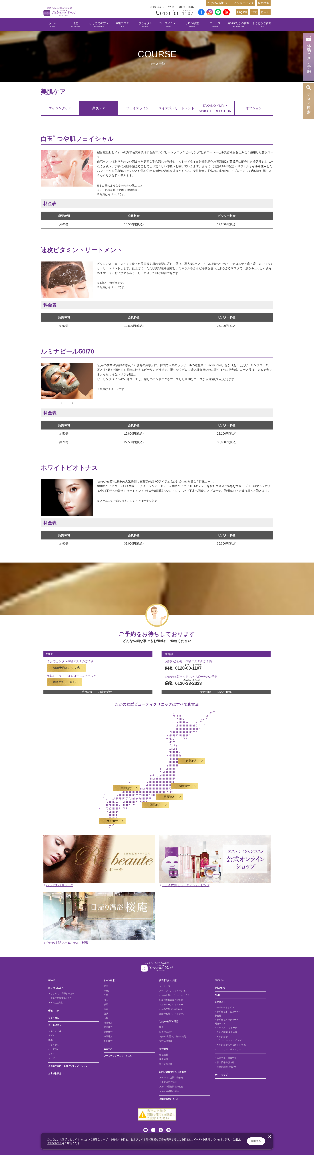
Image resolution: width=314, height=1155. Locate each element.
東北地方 (191, 760)
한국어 (265, 12)
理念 (75, 25)
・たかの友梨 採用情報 (226, 1032)
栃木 (106, 1009)
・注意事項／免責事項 (225, 1057)
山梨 (106, 1018)
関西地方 (155, 804)
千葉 (106, 995)
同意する (256, 1141)
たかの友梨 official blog (170, 1009)
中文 (254, 12)
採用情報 (263, 3)
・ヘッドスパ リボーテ (226, 1027)
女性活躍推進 (165, 1041)
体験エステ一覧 (63, 682)
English (242, 12)
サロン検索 (192, 25)
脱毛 (50, 1040)
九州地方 (112, 821)
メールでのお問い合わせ (171, 1077)
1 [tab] (61, 403)
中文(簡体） (220, 987)
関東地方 (184, 786)
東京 (106, 986)
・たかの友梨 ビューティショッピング (228, 1039)
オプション (254, 108)
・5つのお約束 (55, 1002)
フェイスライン (137, 108)
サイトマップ (221, 1075)
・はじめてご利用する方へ (61, 993)
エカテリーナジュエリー (171, 1004)
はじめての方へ (98, 25)
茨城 (106, 1013)
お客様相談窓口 (56, 1073)
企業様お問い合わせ (169, 1099)
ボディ (51, 1035)
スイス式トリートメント (176, 108)
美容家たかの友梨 (238, 25)
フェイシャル (54, 1031)
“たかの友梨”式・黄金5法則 (172, 1036)
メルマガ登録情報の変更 (171, 1086)
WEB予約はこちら (64, 667)
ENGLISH (219, 980)
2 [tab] (67, 403)
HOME (51, 980)
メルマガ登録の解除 (169, 1091)
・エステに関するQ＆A (59, 998)
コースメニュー (168, 25)
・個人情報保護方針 (224, 1062)
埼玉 (106, 1000)
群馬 (106, 1004)
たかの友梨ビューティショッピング (230, 3)
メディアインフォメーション (118, 1056)
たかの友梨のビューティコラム (174, 995)
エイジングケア (60, 108)
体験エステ (122, 25)
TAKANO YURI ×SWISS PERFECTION (215, 108)
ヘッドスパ (53, 1049)
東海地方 (169, 796)
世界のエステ (165, 1032)
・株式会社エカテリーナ (227, 1019)
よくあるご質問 (261, 25)
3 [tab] (72, 403)
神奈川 (107, 991)
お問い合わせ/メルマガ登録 (172, 1071)
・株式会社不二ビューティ (228, 1011)
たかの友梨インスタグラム (172, 1013)
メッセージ (164, 986)
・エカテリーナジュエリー (228, 1049)
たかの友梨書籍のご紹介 (171, 1000)
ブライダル (145, 25)
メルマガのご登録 (168, 1082)
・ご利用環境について (225, 1067)
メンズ (51, 1058)
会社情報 (163, 1049)
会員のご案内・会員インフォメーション (68, 1066)
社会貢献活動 (165, 1064)
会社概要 (163, 1054)
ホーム (52, 25)
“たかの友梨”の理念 (169, 1021)
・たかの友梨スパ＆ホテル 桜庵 (230, 1045)
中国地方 (126, 788)
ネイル (51, 1053)
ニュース (215, 25)
